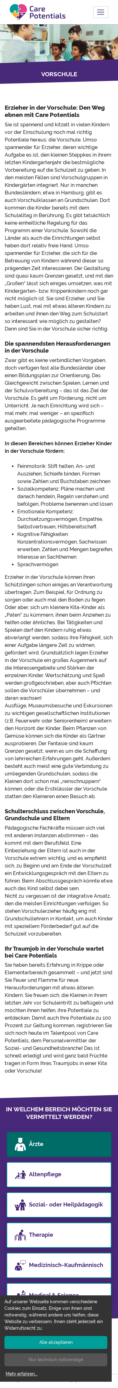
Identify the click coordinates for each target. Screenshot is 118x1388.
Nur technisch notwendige (56, 1359)
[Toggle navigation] (100, 12)
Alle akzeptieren (56, 1342)
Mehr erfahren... (21, 1373)
